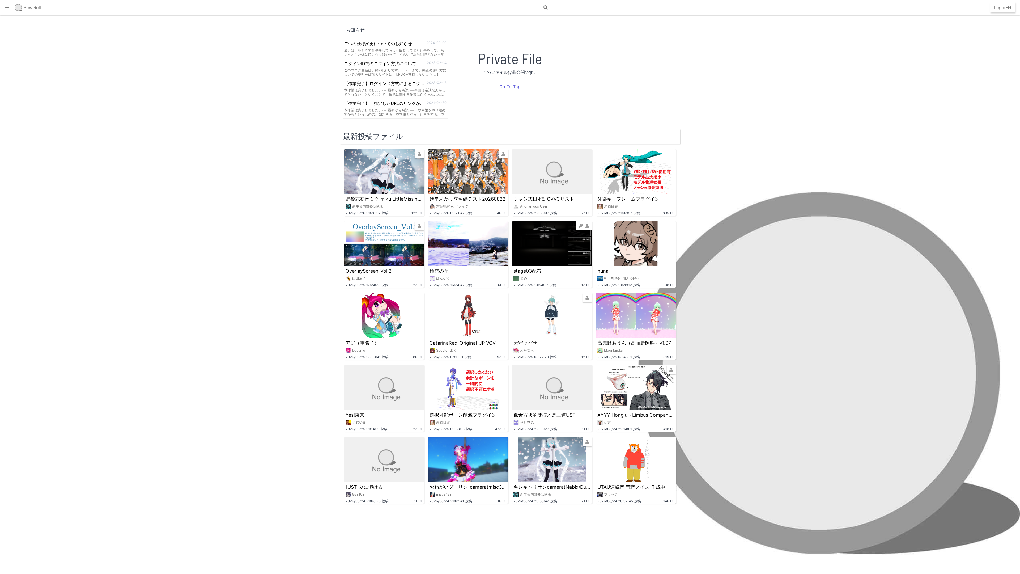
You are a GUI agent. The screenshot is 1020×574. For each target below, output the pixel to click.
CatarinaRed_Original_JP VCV (463, 343)
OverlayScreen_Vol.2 (369, 271)
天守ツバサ (525, 343)
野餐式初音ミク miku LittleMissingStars (384, 199)
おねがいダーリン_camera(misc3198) (468, 487)
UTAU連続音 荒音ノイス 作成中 (631, 487)
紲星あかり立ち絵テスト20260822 (467, 199)
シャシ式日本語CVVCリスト (543, 199)
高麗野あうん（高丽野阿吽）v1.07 (634, 343)
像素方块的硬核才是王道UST (544, 415)
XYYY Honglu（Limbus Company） (635, 415)
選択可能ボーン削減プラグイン (463, 415)
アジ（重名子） (362, 343)
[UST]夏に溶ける (364, 487)
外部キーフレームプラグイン (628, 199)
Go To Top (510, 86)
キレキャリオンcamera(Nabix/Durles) (551, 487)
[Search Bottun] (545, 7)
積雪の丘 (439, 271)
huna (603, 271)
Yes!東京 (355, 415)
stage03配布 (527, 271)
